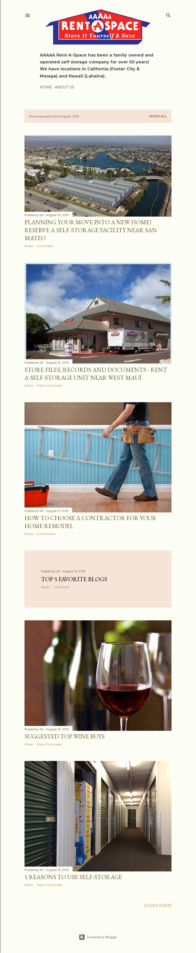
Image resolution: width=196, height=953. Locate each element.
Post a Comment (49, 385)
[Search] (168, 14)
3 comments (46, 534)
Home (46, 87)
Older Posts (158, 905)
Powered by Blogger (102, 937)
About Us (64, 87)
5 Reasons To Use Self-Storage (73, 877)
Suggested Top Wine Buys (64, 736)
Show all (158, 116)
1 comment (45, 246)
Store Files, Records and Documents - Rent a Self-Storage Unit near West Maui (95, 374)
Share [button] (28, 246)
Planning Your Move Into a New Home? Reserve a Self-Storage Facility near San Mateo (90, 230)
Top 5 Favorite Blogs (74, 579)
